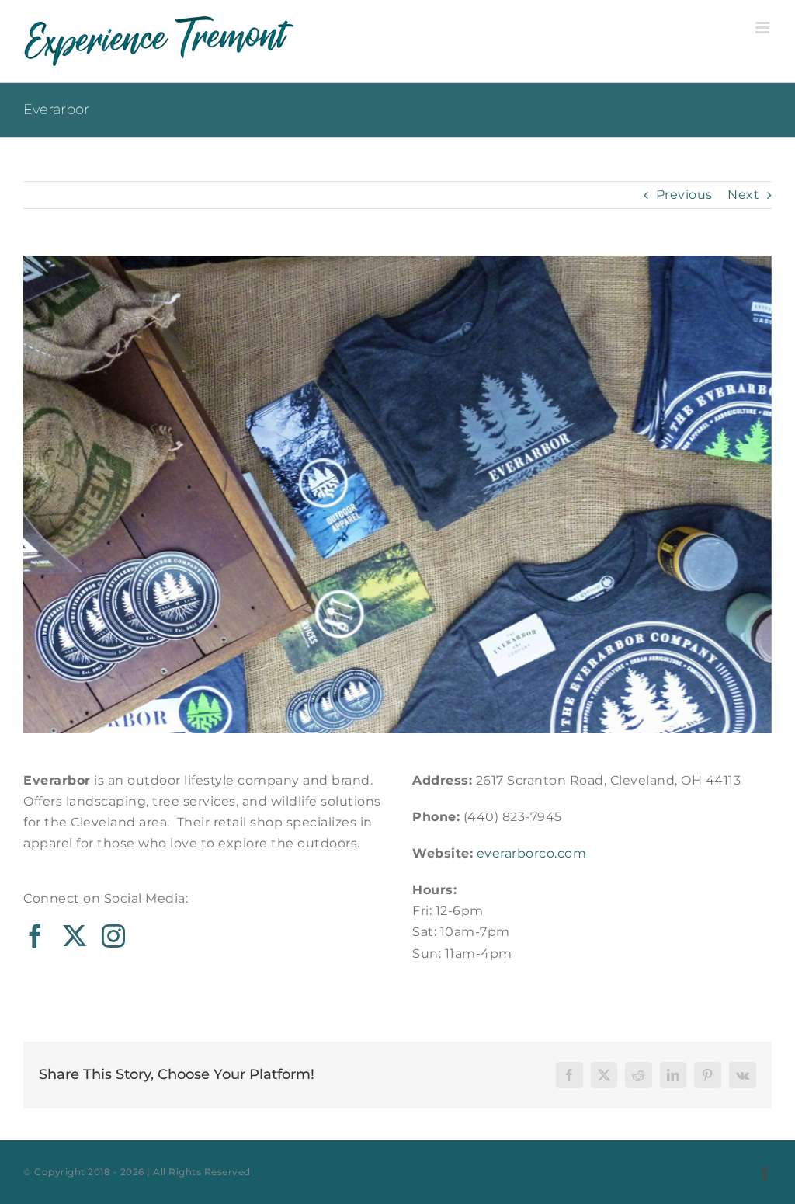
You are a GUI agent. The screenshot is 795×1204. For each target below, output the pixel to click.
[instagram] (114, 936)
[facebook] (35, 936)
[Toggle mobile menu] (763, 27)
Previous (684, 194)
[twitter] (75, 936)
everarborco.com (532, 853)
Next (743, 194)
